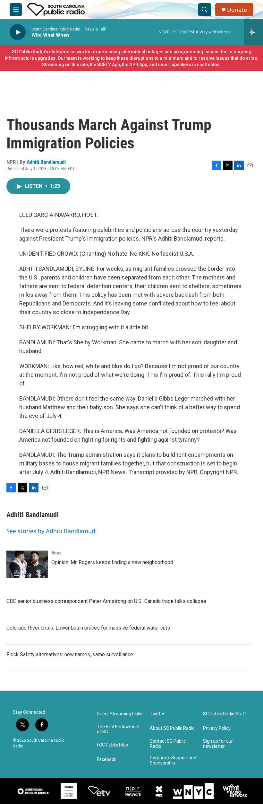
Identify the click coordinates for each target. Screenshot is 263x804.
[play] (18, 32)
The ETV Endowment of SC (118, 729)
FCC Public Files (112, 745)
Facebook (106, 759)
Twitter (157, 713)
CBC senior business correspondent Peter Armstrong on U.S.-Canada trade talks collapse (106, 601)
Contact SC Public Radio (168, 744)
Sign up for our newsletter (218, 744)
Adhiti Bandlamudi (46, 162)
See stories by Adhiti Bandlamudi (51, 531)
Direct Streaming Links (119, 713)
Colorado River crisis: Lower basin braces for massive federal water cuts (88, 628)
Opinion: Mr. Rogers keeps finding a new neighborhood (112, 562)
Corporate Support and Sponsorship (173, 760)
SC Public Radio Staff (224, 713)
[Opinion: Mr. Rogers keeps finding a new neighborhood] (27, 564)
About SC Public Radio (172, 728)
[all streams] (253, 32)
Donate (237, 9)
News (56, 552)
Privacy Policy (217, 728)
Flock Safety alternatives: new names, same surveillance (69, 654)
